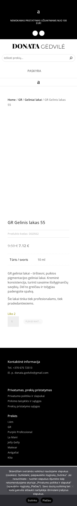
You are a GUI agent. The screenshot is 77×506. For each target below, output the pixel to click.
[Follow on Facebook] (35, 33)
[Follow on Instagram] (41, 33)
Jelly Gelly (14, 442)
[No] (72, 486)
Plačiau (47, 500)
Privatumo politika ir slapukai (26, 396)
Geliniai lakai (33, 100)
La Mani (13, 437)
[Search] (71, 58)
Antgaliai (13, 452)
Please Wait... (33, 321)
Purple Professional (20, 432)
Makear (12, 447)
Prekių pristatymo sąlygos (24, 406)
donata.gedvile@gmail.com (31, 372)
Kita (10, 457)
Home (12, 100)
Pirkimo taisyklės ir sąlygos (24, 401)
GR (20, 100)
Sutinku (32, 500)
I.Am (10, 422)
